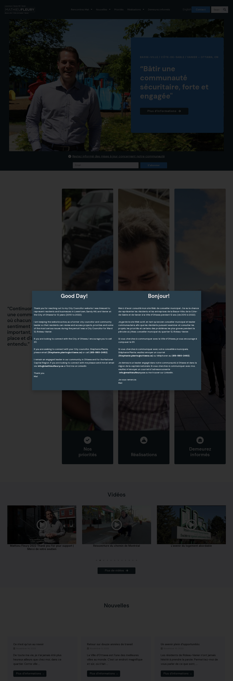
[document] (116, 340)
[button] (197, 295)
